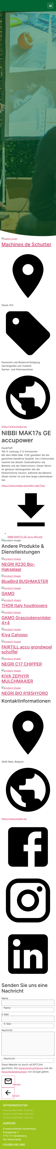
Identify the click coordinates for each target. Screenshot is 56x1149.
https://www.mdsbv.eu (14, 426)
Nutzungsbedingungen (14, 1071)
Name (4, 998)
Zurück (13, 1095)
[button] (50, 5)
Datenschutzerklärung (31, 1068)
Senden (13, 1084)
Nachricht (6, 1030)
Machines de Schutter (26, 244)
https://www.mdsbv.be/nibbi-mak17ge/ (23, 485)
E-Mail (5, 1014)
